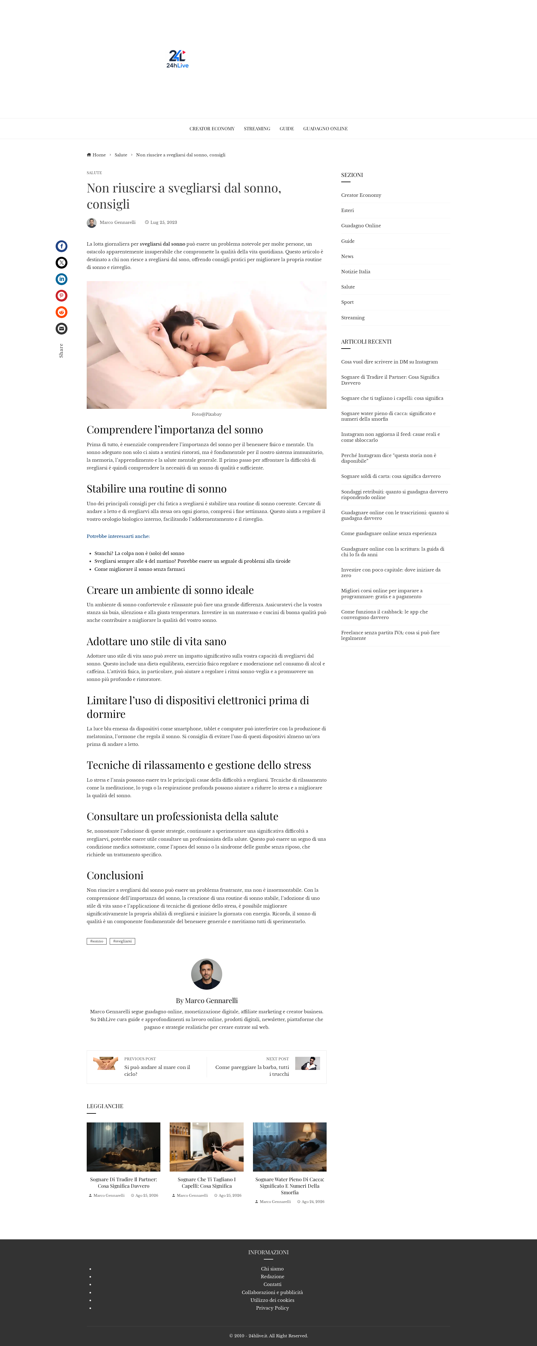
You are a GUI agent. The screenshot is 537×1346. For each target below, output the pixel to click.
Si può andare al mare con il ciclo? (157, 1067)
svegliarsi (123, 941)
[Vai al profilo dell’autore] (206, 974)
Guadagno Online (361, 226)
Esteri (347, 210)
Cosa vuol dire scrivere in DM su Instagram (389, 362)
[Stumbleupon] (61, 312)
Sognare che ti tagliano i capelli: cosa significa (207, 1182)
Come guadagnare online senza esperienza (389, 533)
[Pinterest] (61, 296)
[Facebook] (61, 246)
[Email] (61, 329)
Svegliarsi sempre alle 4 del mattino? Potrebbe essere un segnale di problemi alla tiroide (192, 561)
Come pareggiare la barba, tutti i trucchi (252, 1067)
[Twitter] (61, 263)
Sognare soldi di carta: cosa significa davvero (391, 476)
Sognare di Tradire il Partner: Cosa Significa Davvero (123, 1182)
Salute (94, 173)
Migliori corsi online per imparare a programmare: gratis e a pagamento (382, 593)
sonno (97, 941)
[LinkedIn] (61, 279)
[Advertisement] (305, 59)
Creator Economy (361, 195)
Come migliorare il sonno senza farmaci (139, 569)
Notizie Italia (355, 272)
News (347, 256)
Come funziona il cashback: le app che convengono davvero (384, 614)
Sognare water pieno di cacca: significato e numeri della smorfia (289, 1186)
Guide (348, 241)
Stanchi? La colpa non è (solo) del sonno (139, 553)
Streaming (353, 318)
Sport (347, 302)
